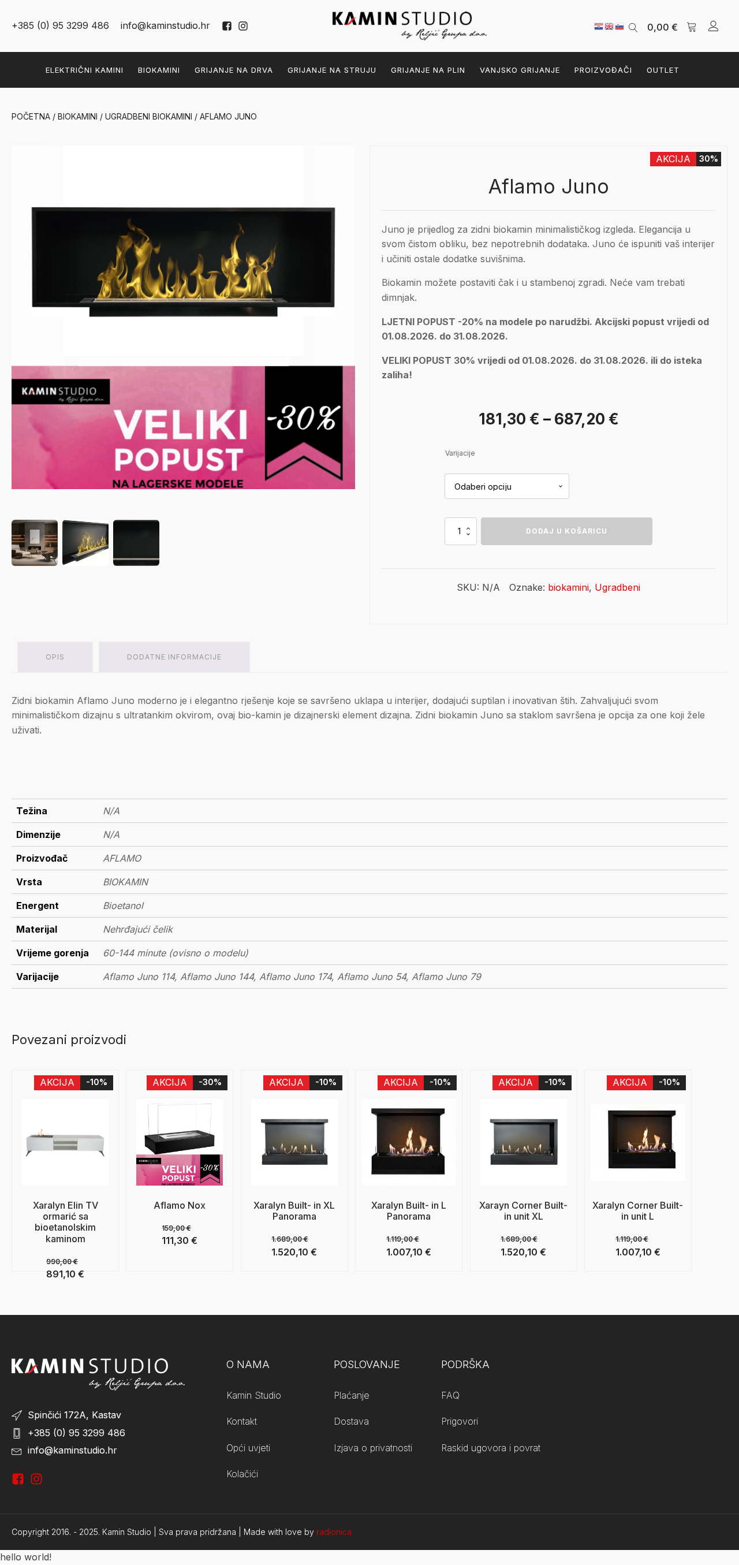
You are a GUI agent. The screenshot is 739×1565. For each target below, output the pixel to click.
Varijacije (460, 453)
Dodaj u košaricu (566, 531)
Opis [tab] (55, 657)
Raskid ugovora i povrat (490, 1448)
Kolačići (242, 1474)
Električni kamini (85, 69)
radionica (334, 1532)
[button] (672, 26)
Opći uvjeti (248, 1448)
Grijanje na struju (332, 69)
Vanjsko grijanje (520, 69)
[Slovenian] (620, 25)
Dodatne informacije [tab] (174, 657)
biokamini (568, 587)
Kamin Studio (253, 1395)
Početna (31, 116)
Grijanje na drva (234, 69)
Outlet (663, 69)
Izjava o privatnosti (373, 1448)
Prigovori (459, 1421)
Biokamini (159, 69)
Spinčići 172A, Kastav (74, 1415)
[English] (609, 25)
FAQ (450, 1395)
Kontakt (241, 1421)
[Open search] (633, 26)
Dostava (351, 1421)
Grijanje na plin (428, 69)
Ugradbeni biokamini (148, 116)
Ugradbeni (617, 587)
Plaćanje (352, 1395)
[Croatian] (599, 25)
